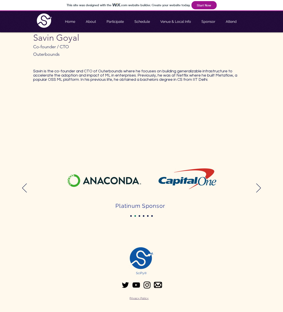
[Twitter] (125, 285)
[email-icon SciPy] (158, 285)
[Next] (258, 188)
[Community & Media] (152, 216)
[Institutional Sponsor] (131, 216)
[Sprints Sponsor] (148, 216)
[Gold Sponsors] (139, 216)
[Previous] (24, 188)
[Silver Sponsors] (143, 216)
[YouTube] (136, 285)
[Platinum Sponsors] (135, 216)
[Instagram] (147, 285)
